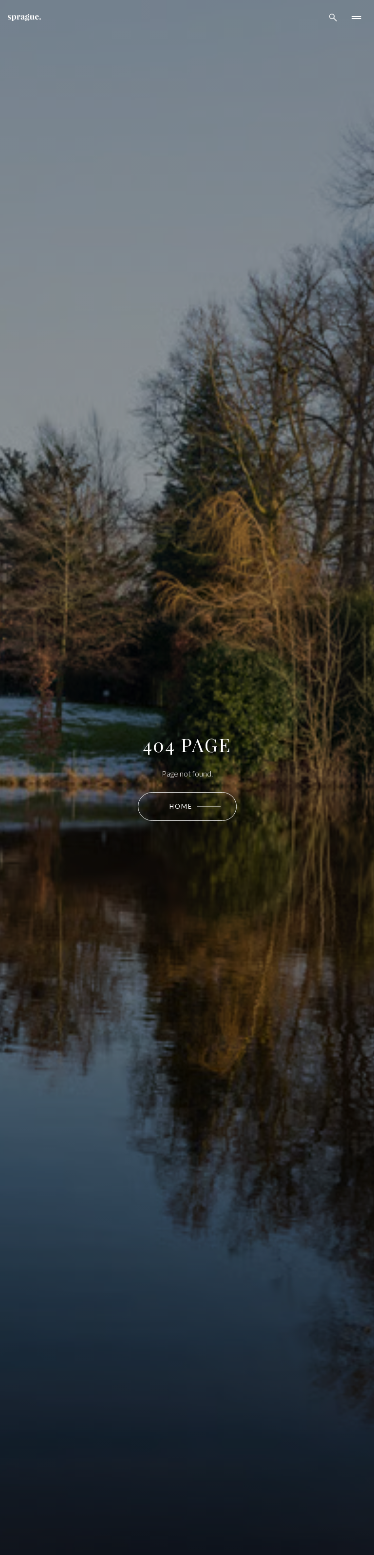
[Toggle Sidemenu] (356, 17)
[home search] (333, 17)
